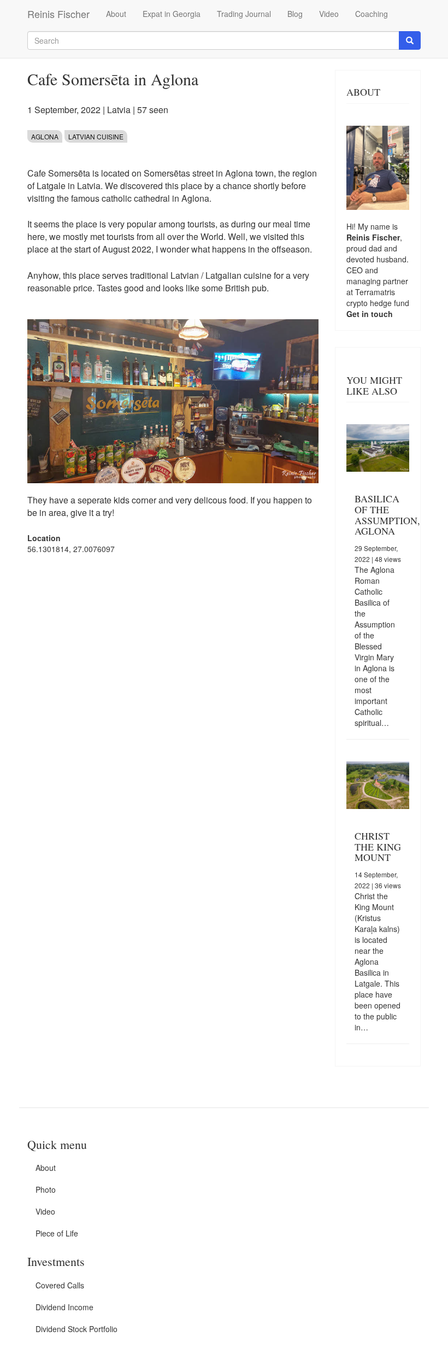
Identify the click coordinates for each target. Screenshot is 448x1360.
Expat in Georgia (172, 13)
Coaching (371, 13)
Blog (295, 13)
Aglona (44, 136)
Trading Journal (244, 13)
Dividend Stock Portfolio (76, 1328)
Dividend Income (64, 1307)
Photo (46, 1189)
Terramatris (375, 291)
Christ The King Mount (378, 846)
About (116, 13)
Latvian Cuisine (95, 136)
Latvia (119, 109)
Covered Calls (60, 1285)
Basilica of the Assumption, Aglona (387, 514)
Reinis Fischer (58, 14)
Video (329, 13)
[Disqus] (173, 702)
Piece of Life (57, 1233)
